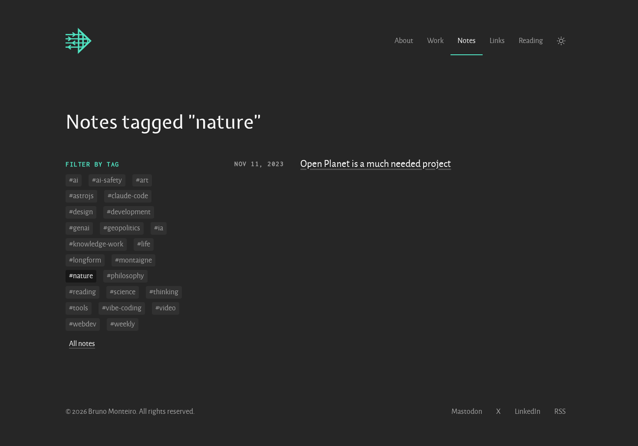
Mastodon (466, 412)
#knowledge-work (96, 244)
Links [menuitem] (497, 41)
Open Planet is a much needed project (375, 164)
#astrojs (81, 196)
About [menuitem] (404, 41)
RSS (560, 412)
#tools (78, 308)
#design (81, 212)
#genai (79, 228)
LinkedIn (527, 412)
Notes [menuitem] (466, 41)
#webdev (82, 324)
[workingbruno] (79, 41)
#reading (82, 292)
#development (129, 212)
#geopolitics (121, 228)
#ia (158, 228)
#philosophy (125, 276)
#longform (85, 260)
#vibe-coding (121, 308)
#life (143, 244)
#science (122, 292)
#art (142, 180)
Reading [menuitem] (531, 41)
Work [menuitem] (435, 41)
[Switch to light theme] (561, 41)
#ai (73, 180)
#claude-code (128, 196)
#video (165, 308)
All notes (82, 344)
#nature (81, 276)
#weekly (122, 324)
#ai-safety (107, 180)
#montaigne (133, 260)
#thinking (163, 292)
